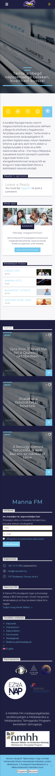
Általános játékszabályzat (19, 642)
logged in (26, 188)
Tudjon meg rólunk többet (16, 607)
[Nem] (51, 765)
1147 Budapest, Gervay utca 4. (23, 576)
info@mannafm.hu (17, 571)
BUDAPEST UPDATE (18, 290)
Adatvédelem (13, 631)
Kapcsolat (11, 623)
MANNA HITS (13, 280)
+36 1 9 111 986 (15, 565)
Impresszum (12, 627)
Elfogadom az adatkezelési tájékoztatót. (25, 539)
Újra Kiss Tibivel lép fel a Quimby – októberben (28, 352)
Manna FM (27, 502)
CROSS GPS (12, 270)
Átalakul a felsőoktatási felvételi (27, 402)
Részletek (33, 771)
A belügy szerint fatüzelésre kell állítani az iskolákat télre (27, 452)
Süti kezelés (12, 634)
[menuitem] (27, 648)
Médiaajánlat (12, 638)
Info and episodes (27, 250)
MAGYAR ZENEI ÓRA (18, 300)
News (27, 70)
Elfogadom (22, 771)
